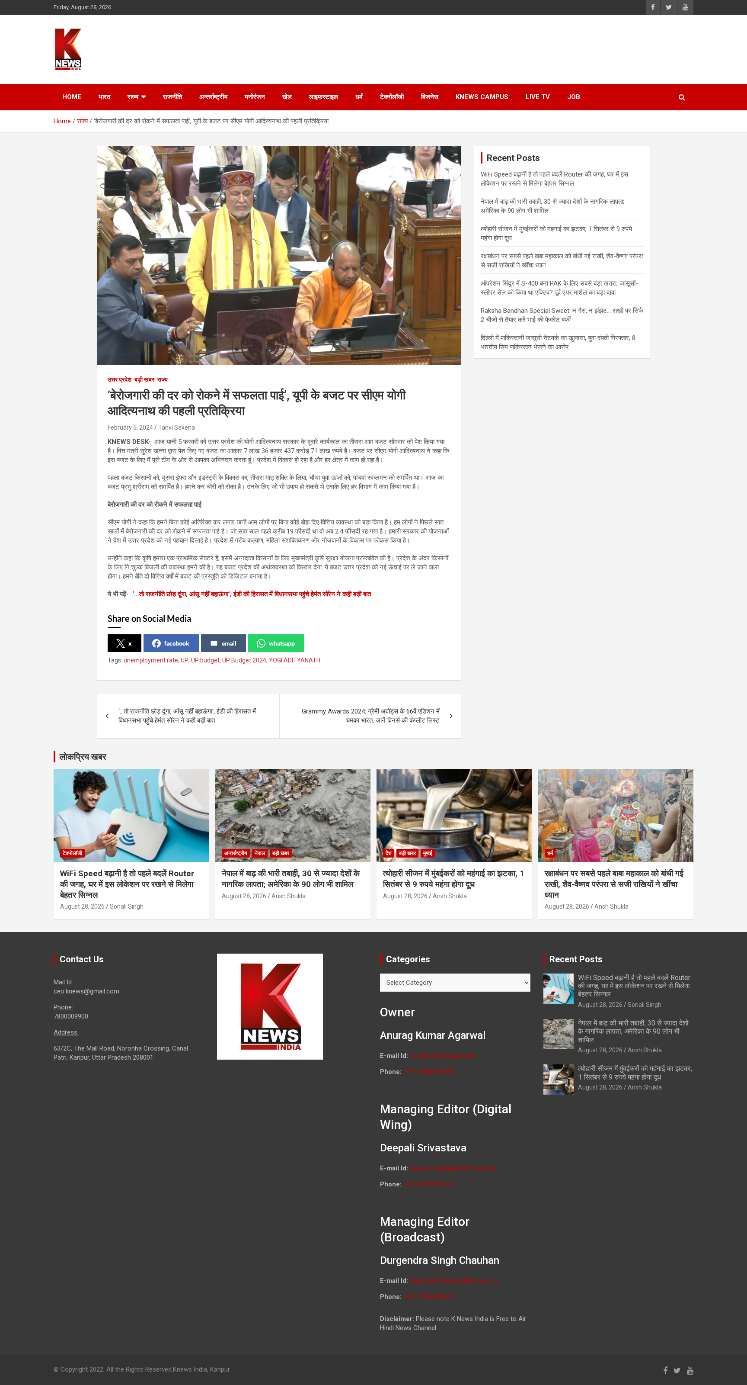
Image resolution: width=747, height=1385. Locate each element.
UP (184, 660)
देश (389, 853)
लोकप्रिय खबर (83, 757)
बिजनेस (429, 97)
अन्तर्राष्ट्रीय (213, 97)
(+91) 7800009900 (429, 1072)
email (229, 643)
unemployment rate (151, 660)
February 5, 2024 (130, 427)
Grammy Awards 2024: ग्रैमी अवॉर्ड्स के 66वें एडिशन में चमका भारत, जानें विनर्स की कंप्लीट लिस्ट (371, 715)
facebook (176, 643)
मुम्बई (427, 853)
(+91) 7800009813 (429, 1297)
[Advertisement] (529, 48)
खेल (287, 97)
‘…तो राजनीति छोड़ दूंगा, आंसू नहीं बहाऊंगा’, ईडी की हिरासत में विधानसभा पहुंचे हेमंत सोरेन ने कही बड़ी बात (251, 594)
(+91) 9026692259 (429, 1184)
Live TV (538, 97)
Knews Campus (482, 97)
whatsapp (282, 643)
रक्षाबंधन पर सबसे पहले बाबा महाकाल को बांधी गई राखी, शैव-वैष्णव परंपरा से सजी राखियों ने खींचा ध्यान (614, 884)
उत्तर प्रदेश (119, 379)
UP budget (205, 660)
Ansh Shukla (288, 896)
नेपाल (260, 853)
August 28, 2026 (82, 906)
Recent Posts (576, 959)
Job (573, 97)
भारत (104, 97)
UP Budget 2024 (244, 660)
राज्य (133, 97)
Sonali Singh (127, 906)
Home (71, 97)
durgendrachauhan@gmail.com (454, 1281)
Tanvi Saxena (176, 427)
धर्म (359, 97)
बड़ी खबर (144, 379)
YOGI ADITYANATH (294, 660)
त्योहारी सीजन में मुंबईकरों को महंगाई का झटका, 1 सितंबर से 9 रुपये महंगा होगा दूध (453, 878)
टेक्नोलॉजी (392, 97)
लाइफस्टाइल (323, 97)
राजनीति (172, 97)
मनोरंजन (255, 97)
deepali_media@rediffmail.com (454, 1168)
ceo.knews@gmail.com (443, 1056)
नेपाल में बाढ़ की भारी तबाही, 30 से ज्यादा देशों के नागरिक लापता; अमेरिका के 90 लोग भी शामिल (291, 878)
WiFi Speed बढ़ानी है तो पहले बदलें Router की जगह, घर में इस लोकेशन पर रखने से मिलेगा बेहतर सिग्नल (127, 884)
